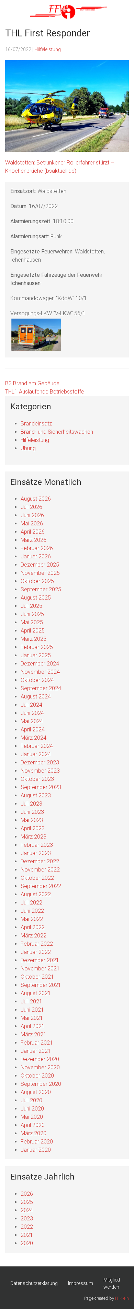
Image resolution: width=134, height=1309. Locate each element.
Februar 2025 (37, 647)
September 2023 (41, 787)
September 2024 (41, 688)
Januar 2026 (36, 556)
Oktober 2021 (37, 977)
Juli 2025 (31, 606)
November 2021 (40, 968)
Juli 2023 (31, 803)
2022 (27, 1226)
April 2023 (33, 828)
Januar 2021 (36, 1051)
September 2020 (41, 1084)
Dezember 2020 (40, 1059)
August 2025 (36, 597)
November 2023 (40, 770)
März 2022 (33, 935)
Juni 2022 (32, 911)
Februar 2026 (37, 548)
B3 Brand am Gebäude (32, 383)
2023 (27, 1218)
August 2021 (36, 993)
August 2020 (36, 1092)
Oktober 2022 (37, 878)
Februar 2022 (37, 944)
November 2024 (40, 672)
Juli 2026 (31, 507)
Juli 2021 (31, 1001)
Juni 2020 (32, 1108)
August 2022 (36, 894)
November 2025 (40, 573)
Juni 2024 (32, 713)
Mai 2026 (32, 523)
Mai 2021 (32, 1018)
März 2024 (33, 738)
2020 (27, 1243)
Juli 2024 (31, 705)
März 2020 (33, 1133)
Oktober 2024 (37, 680)
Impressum (80, 1283)
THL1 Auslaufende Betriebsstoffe (44, 391)
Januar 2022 (36, 952)
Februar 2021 (37, 1042)
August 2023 (36, 795)
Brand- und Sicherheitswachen (57, 432)
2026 (27, 1194)
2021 (27, 1235)
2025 (27, 1202)
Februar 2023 (37, 845)
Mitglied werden (111, 1283)
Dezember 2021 (40, 960)
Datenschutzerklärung (34, 1283)
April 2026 (33, 531)
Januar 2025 (36, 655)
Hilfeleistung (47, 49)
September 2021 (41, 985)
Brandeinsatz (36, 423)
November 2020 (40, 1067)
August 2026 (36, 499)
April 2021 (33, 1026)
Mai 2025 (32, 622)
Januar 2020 (36, 1150)
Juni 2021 (32, 1009)
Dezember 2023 (40, 762)
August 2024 (36, 696)
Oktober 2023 (37, 779)
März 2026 (33, 540)
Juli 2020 (31, 1100)
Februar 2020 (37, 1141)
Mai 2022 (32, 919)
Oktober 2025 (37, 581)
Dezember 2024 (40, 663)
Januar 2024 (36, 754)
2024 (27, 1210)
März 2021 (33, 1034)
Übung (28, 448)
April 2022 (33, 927)
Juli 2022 (31, 902)
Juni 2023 (32, 812)
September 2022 (41, 886)
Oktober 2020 (37, 1075)
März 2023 (33, 836)
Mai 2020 (32, 1117)
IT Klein (122, 1298)
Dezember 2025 (40, 564)
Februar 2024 (37, 746)
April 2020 (33, 1125)
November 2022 (40, 869)
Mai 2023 (32, 820)
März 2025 (33, 639)
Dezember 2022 (40, 861)
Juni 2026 (32, 515)
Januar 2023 (36, 853)
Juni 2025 (32, 614)
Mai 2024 (32, 721)
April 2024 (33, 729)
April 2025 (33, 630)
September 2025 (41, 589)
